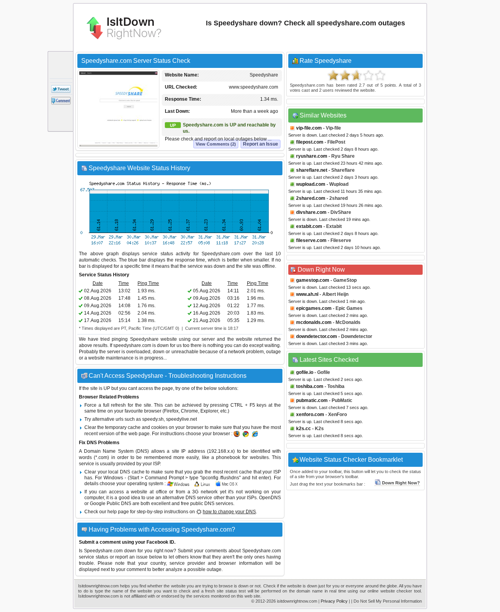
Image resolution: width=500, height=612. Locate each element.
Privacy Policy (334, 601)
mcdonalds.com (314, 322)
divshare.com (311, 212)
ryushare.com (311, 156)
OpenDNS (270, 497)
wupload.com (310, 184)
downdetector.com (316, 336)
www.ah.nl (307, 294)
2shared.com (310, 198)
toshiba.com (309, 386)
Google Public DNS (110, 503)
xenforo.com (310, 414)
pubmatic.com (312, 400)
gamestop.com (312, 280)
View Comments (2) (216, 144)
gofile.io (304, 372)
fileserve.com (311, 240)
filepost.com (309, 142)
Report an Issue (260, 144)
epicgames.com (314, 308)
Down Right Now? (401, 482)
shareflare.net (311, 170)
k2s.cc (303, 428)
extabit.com (309, 226)
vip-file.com (309, 128)
